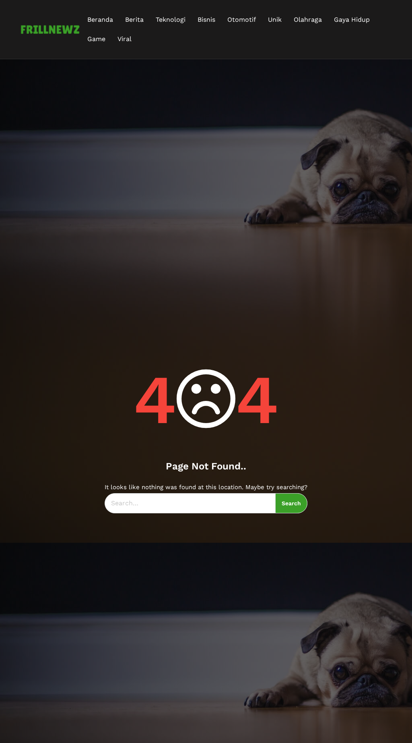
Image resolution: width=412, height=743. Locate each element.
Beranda (100, 19)
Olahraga (308, 19)
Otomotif (241, 19)
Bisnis (206, 19)
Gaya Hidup (352, 19)
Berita (134, 19)
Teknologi (170, 19)
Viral (124, 39)
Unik (275, 19)
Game (96, 39)
